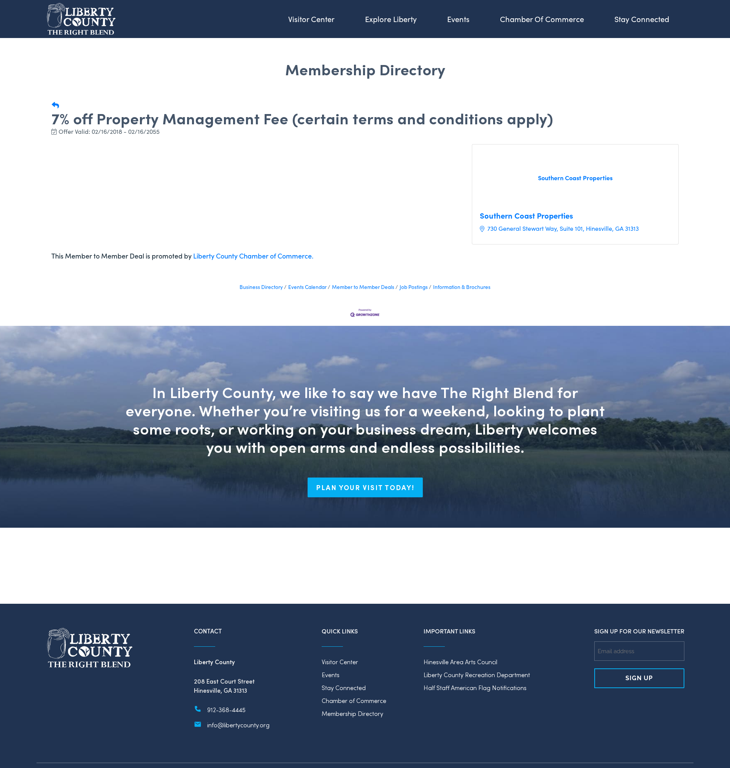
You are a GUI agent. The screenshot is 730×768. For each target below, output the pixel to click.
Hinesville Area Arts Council (460, 662)
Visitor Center (340, 662)
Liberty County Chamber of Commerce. (253, 255)
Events (331, 675)
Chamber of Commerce (354, 701)
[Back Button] (55, 105)
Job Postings (414, 286)
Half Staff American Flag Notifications (475, 688)
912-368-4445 (226, 710)
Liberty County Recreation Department (477, 675)
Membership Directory (352, 713)
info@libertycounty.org (238, 725)
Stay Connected (344, 688)
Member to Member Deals (363, 286)
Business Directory (261, 286)
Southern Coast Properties (526, 215)
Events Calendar (307, 286)
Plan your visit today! (365, 487)
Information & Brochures (461, 286)
